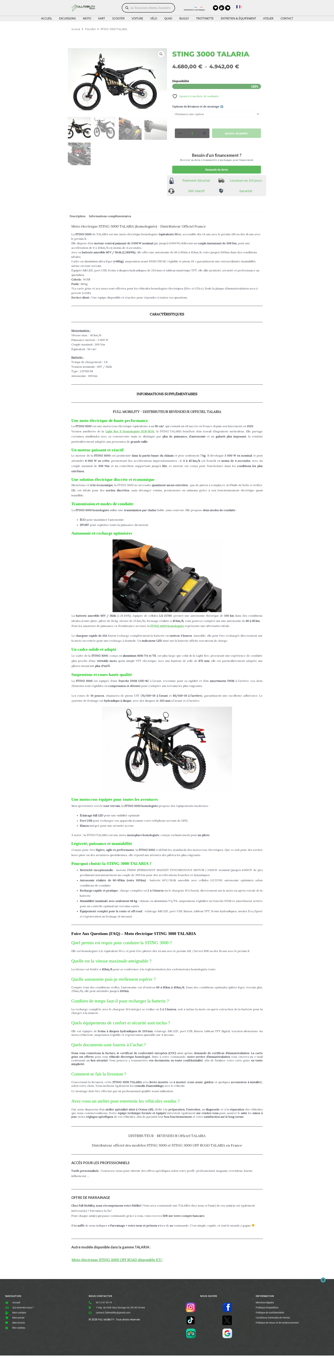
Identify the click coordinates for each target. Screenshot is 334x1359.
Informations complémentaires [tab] (110, 216)
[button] (161, 54)
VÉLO (153, 18)
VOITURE (137, 18)
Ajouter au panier (236, 133)
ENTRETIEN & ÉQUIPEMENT (238, 18)
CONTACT (287, 18)
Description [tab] (77, 216)
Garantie (245, 191)
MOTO (87, 18)
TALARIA (90, 29)
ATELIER (268, 18)
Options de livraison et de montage (197, 106)
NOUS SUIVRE (208, 1296)
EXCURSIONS (67, 18)
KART (101, 18)
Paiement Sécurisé (196, 180)
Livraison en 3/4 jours (246, 180)
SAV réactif (196, 191)
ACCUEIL (46, 18)
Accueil (75, 29)
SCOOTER (118, 18)
